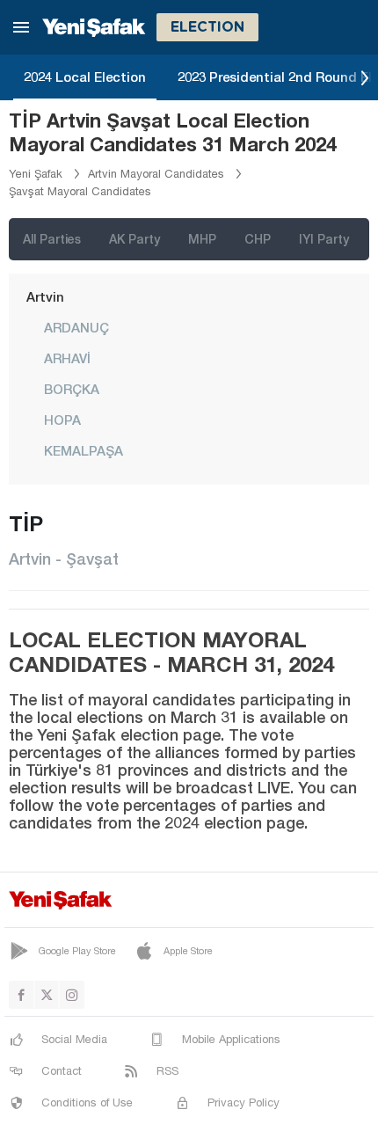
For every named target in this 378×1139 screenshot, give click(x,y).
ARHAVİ (67, 358)
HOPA (62, 419)
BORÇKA (71, 389)
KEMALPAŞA (83, 450)
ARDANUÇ (76, 327)
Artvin (45, 296)
